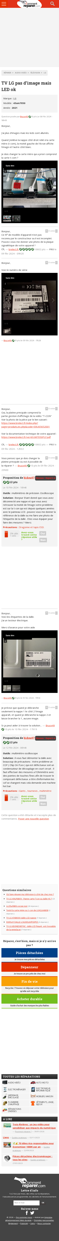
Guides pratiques (19, 1137)
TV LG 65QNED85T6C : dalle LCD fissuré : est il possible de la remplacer (31, 928)
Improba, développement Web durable (29, 1219)
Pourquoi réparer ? (23, 1131)
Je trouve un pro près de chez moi (29, 973)
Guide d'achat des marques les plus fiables (29, 1005)
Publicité (24, 1223)
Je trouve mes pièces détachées (29, 959)
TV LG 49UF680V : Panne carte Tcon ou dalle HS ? (29, 899)
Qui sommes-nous (24, 1217)
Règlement (13, 1223)
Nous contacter (44, 1223)
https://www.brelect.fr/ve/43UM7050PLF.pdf (26, 437)
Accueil (29, 4)
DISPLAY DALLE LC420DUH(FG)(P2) (22, 922)
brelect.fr (14, 249)
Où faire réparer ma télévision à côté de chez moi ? (30, 894)
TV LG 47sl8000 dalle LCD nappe (21, 918)
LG (14, 98)
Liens (6, 1137)
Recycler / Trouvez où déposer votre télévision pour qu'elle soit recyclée (29, 990)
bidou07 (29, 477)
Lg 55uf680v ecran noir (16, 906)
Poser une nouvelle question (33, 818)
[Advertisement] (29, 37)
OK (43, 1202)
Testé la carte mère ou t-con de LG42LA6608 (27, 910)
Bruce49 (24, 116)
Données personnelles (44, 1220)
